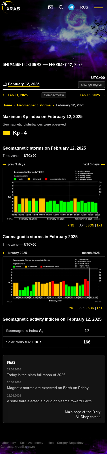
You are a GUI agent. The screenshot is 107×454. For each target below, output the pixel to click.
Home (7, 105)
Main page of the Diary (83, 412)
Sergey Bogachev (70, 443)
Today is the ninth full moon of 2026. (36, 375)
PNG (71, 225)
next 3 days (91, 164)
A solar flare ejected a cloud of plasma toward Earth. (50, 401)
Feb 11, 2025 (18, 95)
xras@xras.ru (25, 447)
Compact (54, 95)
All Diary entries (88, 417)
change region (91, 84)
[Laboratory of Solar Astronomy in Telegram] (71, 7)
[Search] (61, 7)
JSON (90, 225)
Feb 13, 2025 (90, 95)
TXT (99, 225)
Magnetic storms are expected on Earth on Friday (48, 388)
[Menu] (98, 7)
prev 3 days (16, 164)
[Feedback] (50, 7)
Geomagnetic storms (34, 105)
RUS (84, 7)
